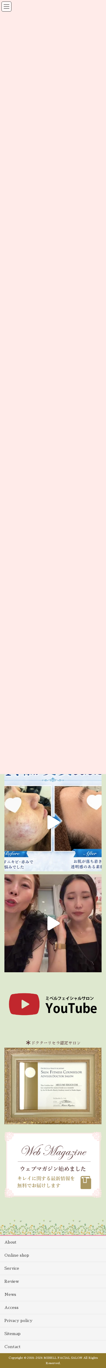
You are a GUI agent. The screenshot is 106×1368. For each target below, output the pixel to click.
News (10, 1294)
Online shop (16, 1255)
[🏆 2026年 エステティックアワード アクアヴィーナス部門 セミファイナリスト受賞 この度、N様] (53, 822)
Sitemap (12, 1333)
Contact (12, 1347)
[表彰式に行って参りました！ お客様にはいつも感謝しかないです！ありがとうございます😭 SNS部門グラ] (53, 923)
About (10, 1242)
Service (11, 1268)
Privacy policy (18, 1320)
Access (11, 1307)
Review (11, 1281)
